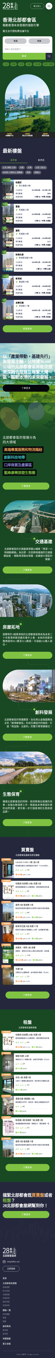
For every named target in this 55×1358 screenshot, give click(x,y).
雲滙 (27, 213)
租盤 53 (9, 197)
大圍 (21, 168)
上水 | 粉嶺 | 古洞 (9, 168)
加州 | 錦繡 (48, 64)
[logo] (10, 6)
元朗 (29, 64)
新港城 (27, 285)
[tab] (16, 41)
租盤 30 (9, 293)
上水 (6, 64)
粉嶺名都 (27, 261)
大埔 (29, 168)
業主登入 (37, 6)
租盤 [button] (39, 41)
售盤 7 (9, 266)
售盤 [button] (16, 41)
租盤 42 (9, 269)
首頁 (5, 1278)
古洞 (21, 64)
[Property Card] (27, 870)
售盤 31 (9, 218)
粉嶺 (13, 64)
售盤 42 (9, 194)
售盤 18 (9, 242)
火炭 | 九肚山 (40, 168)
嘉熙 (27, 237)
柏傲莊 (27, 189)
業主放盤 (7, 1344)
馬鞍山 (37, 172)
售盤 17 (9, 314)
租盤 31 (9, 245)
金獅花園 (27, 309)
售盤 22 (9, 290)
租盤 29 (9, 317)
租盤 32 (9, 221)
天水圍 (37, 64)
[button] (49, 56)
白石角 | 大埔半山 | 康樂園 (12, 172)
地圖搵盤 (7, 1339)
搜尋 (24, 56)
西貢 (28, 172)
